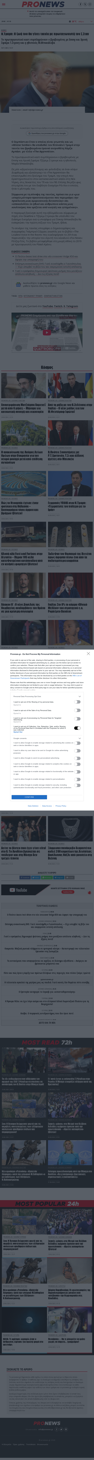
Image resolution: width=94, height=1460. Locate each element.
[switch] (77, 702)
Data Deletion (33, 806)
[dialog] (47, 730)
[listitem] (47, 696)
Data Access (47, 806)
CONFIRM (29, 797)
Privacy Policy (61, 806)
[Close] (89, 654)
